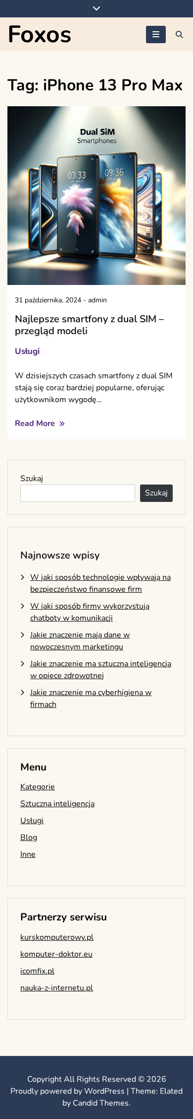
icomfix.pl (37, 971)
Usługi (27, 351)
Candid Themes (101, 1103)
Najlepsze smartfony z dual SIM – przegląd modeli (89, 325)
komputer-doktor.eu (56, 954)
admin (97, 300)
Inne (28, 854)
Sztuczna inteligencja (57, 803)
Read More (36, 423)
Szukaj (31, 478)
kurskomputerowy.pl (57, 937)
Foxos (39, 34)
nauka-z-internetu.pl (56, 987)
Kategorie (37, 786)
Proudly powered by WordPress (68, 1091)
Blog (28, 837)
